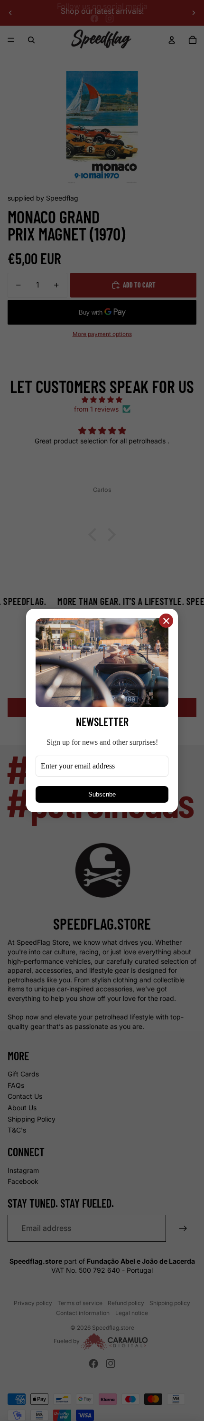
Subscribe (102, 794)
